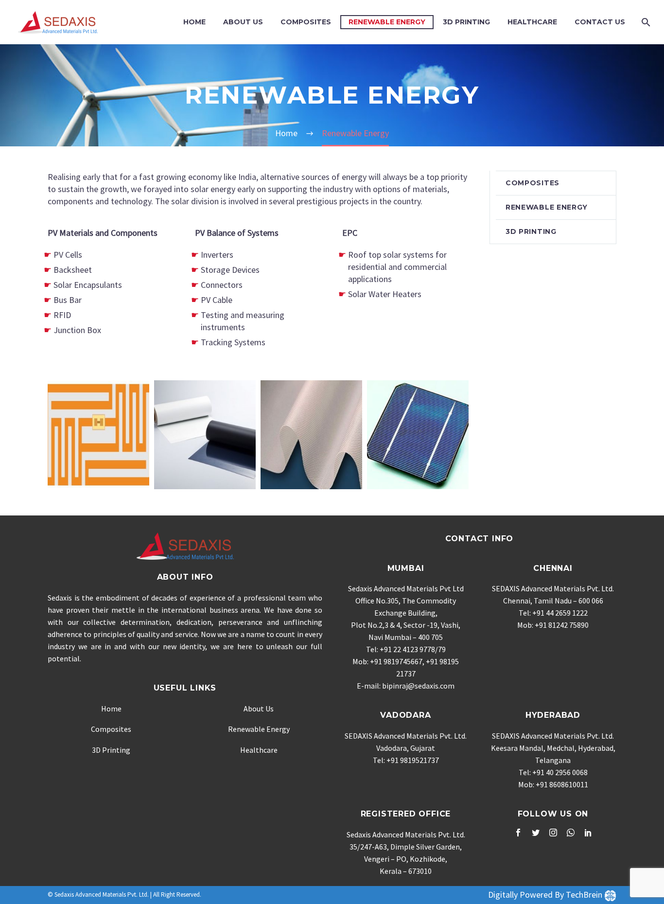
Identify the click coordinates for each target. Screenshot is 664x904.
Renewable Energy (387, 22)
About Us (243, 22)
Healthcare (532, 22)
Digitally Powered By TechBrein (546, 894)
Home (194, 22)
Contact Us (600, 22)
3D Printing (466, 22)
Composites (305, 22)
